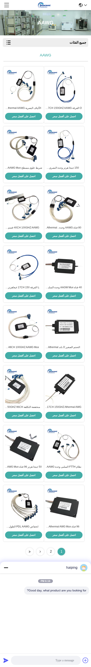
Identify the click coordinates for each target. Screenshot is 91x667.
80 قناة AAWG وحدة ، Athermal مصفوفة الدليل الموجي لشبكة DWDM (64, 227)
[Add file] (85, 660)
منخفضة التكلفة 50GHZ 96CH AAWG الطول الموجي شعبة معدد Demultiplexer (23, 407)
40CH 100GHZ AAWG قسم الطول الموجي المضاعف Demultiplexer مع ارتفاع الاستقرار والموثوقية (24, 227)
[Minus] (5, 567)
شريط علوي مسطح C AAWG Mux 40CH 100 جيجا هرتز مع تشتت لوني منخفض (23, 168)
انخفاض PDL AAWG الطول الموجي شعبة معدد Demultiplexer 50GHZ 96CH (24, 526)
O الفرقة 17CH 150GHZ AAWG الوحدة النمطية (64, 108)
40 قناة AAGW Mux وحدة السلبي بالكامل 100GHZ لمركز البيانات (64, 287)
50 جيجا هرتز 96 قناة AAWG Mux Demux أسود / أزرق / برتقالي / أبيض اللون (24, 467)
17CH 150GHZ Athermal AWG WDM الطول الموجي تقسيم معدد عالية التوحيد (64, 407)
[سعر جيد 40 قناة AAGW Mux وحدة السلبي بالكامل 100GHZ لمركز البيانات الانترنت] (64, 265)
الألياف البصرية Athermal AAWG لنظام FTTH (23, 108)
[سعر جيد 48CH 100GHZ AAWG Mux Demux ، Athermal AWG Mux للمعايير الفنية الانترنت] (23, 325)
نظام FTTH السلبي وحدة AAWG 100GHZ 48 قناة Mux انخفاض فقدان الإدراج (64, 467)
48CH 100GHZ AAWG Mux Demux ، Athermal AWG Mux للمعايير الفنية (23, 347)
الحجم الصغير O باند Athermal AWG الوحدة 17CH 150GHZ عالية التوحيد (64, 347)
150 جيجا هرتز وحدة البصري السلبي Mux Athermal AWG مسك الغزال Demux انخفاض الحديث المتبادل (64, 168)
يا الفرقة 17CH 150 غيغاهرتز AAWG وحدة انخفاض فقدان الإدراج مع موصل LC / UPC (23, 287)
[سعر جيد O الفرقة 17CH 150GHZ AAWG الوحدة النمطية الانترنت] (64, 86)
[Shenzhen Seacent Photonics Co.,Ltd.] (44, 5)
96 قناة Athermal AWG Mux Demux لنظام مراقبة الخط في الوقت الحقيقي (64, 526)
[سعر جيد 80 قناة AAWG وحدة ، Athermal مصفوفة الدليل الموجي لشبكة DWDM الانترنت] (64, 206)
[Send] (6, 660)
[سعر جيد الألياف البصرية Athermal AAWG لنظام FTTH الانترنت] (23, 86)
